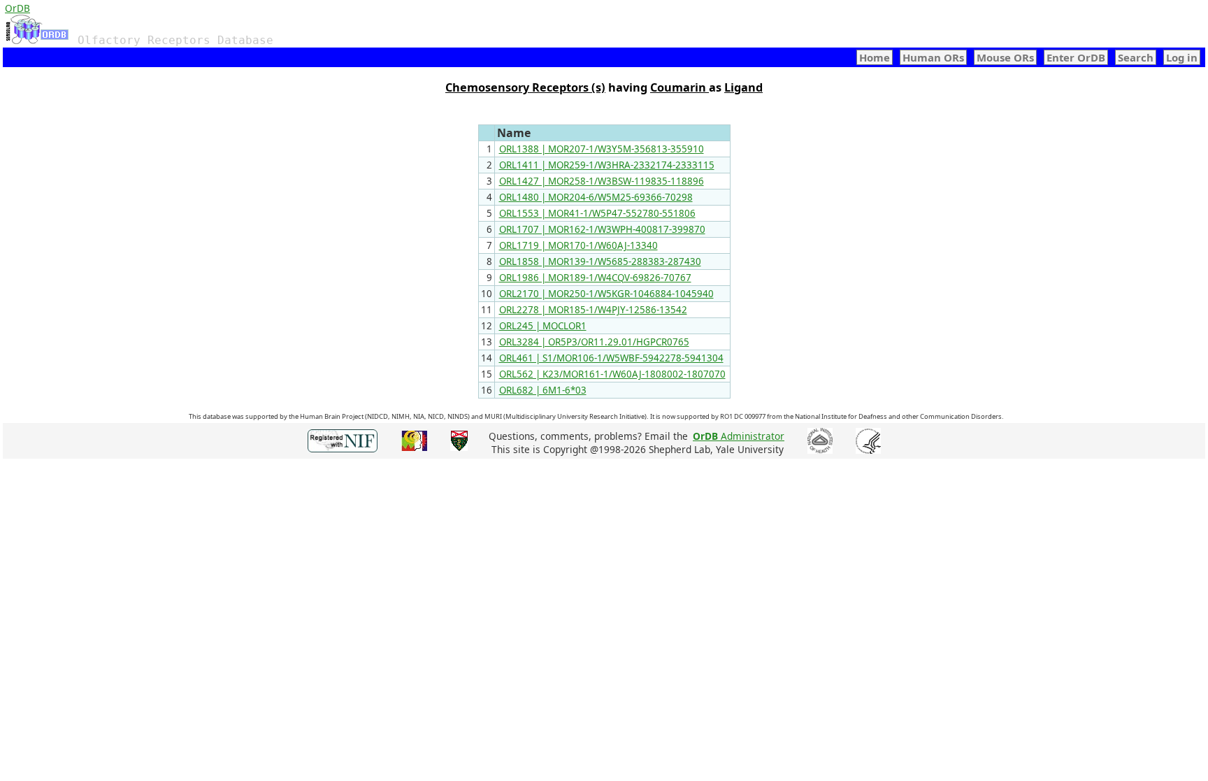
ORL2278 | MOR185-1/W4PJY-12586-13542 (593, 309)
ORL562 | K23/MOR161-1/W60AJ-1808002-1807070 (612, 374)
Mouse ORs (1005, 57)
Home (874, 57)
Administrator (738, 436)
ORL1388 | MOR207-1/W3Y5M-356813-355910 (601, 149)
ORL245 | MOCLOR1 (543, 326)
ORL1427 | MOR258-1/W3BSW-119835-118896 (601, 181)
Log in (1182, 57)
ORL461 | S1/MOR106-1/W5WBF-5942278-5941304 (611, 358)
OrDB (17, 8)
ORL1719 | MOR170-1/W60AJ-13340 (578, 245)
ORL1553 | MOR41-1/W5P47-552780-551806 (597, 213)
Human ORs (933, 57)
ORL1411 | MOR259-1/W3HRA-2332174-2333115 (606, 165)
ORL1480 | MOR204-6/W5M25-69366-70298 (596, 197)
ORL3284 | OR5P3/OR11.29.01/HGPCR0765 (594, 342)
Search (1135, 57)
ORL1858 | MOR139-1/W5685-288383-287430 (600, 261)
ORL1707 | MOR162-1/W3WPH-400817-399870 (602, 229)
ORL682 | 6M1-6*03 (543, 390)
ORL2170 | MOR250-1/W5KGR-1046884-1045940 (606, 293)
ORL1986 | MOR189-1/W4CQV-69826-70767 (595, 277)
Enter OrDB (1076, 57)
